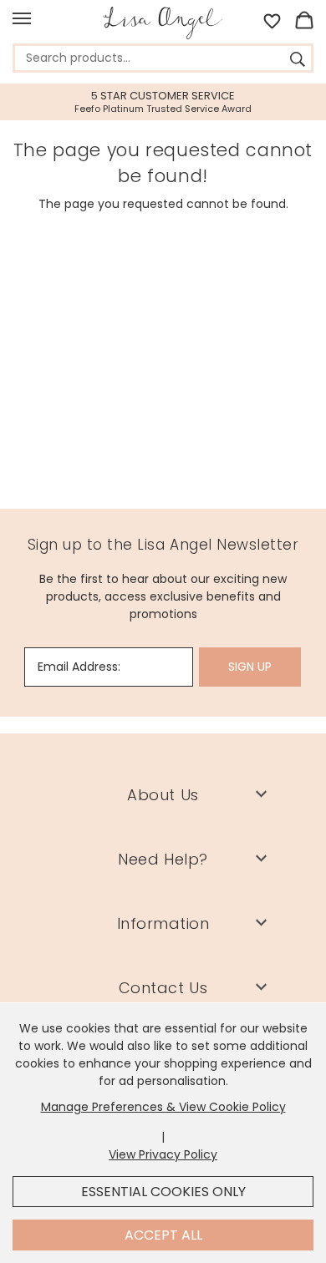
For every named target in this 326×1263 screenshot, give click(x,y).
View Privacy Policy (163, 1154)
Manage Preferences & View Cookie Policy (163, 1106)
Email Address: (79, 666)
